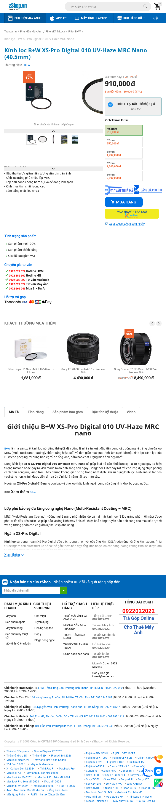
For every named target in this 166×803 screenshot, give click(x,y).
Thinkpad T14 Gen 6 (140, 796)
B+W (7, 448)
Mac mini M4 (93, 796)
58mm (114, 153)
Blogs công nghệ (44, 640)
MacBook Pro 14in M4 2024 (54, 777)
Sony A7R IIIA (134, 783)
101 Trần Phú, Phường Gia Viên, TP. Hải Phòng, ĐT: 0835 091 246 (74, 726)
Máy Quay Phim (15, 794)
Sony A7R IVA (114, 783)
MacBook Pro (67, 768)
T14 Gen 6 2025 (15, 764)
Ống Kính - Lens (58, 790)
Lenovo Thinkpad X (97, 801)
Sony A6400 (93, 788)
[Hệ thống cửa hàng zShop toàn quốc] (158, 783)
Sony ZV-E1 (92, 779)
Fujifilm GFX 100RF (123, 753)
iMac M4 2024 (52, 781)
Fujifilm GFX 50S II (97, 753)
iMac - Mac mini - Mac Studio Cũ (25, 790)
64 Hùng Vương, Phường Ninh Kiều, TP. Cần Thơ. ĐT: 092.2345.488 (72, 697)
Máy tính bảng (13, 628)
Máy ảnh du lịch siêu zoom (42, 772)
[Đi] (63, 590)
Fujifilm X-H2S (115, 762)
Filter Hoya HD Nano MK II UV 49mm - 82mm (31, 371)
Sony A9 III (127, 779)
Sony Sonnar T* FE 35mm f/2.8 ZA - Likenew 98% (135, 371)
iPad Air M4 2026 (61, 755)
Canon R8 (91, 770)
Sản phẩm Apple (15, 622)
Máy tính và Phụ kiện (17, 643)
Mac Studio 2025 (44, 785)
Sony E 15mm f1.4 (114, 775)
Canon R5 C (109, 770)
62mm (114, 165)
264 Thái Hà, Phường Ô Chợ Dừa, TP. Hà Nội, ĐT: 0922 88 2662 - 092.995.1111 (77, 716)
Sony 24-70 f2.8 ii (140, 775)
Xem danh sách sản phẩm (127, 223)
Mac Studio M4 (114, 796)
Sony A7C (143, 779)
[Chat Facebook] (158, 771)
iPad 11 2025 (67, 785)
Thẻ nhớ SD (39, 755)
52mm (113, 142)
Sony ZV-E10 (93, 783)
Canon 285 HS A (119, 766)
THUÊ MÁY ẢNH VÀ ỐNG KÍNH (75, 617)
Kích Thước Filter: (117, 120)
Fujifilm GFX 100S (96, 757)
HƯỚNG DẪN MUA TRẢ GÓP (74, 627)
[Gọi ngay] (158, 759)
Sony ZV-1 (110, 779)
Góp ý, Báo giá (103, 674)
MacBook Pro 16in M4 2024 (22, 781)
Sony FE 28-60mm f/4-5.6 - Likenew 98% (83, 371)
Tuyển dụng (41, 622)
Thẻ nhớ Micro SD (16, 755)
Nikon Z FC (111, 788)
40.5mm (113, 130)
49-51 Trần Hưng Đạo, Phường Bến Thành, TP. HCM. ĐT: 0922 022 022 (80, 687)
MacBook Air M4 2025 (19, 777)
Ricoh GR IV (129, 788)
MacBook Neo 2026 (17, 759)
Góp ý (37, 634)
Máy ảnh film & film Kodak (50, 759)
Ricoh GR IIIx (148, 788)
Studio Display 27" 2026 (48, 751)
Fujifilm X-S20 (94, 762)
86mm (114, 176)
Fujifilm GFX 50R (122, 757)
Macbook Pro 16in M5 (99, 792)
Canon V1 (140, 766)
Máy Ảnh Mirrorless (41, 764)
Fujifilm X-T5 (136, 762)
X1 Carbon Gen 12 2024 (20, 768)
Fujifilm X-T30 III (95, 766)
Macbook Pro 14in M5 (129, 792)
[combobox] (108, 6)
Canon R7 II (127, 770)
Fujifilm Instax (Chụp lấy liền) (47, 794)
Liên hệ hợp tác (43, 628)
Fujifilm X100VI (145, 757)
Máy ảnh (10, 615)
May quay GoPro (123, 801)
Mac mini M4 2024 (17, 785)
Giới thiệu (40, 615)
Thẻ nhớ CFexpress (17, 751)
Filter (33, 492)
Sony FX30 (92, 775)
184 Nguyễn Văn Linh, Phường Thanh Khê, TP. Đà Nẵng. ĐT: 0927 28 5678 (76, 707)
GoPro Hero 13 (146, 801)
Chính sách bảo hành (76, 654)
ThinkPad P (47, 768)
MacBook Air (13, 772)
